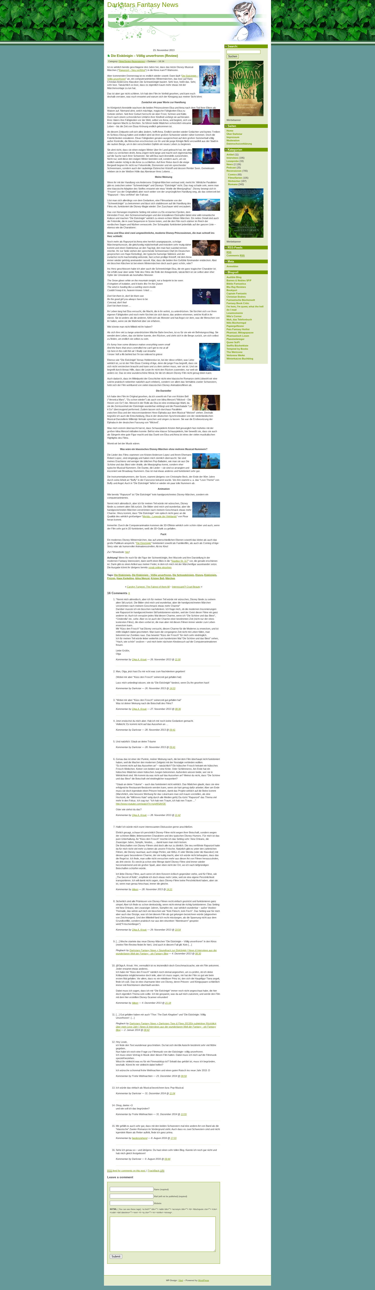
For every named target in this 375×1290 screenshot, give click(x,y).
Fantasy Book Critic (238, 303)
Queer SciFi (233, 342)
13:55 (184, 1114)
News (230, 164)
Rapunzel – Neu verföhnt (132, 70)
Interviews (232, 158)
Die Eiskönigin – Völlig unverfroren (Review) (144, 56)
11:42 (178, 815)
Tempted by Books (237, 349)
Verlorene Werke (236, 355)
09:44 (167, 1159)
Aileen (135, 889)
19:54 (178, 929)
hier (127, 552)
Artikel (230, 154)
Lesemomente (235, 313)
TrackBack (156, 1170)
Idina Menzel (142, 578)
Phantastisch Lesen (238, 335)
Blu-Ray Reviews (236, 287)
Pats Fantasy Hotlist (238, 329)
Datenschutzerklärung (239, 143)
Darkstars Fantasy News (142, 4)
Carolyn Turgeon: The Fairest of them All (148, 586)
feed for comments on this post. (126, 1170)
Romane (233, 184)
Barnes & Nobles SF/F (239, 280)
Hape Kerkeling (125, 578)
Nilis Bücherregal (236, 322)
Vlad (180, 1280)
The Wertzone (234, 352)
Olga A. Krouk (139, 659)
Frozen (111, 578)
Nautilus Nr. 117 (179, 561)
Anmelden (232, 266)
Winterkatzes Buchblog (240, 358)
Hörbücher (234, 181)
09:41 (172, 729)
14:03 (172, 688)
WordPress (203, 1280)
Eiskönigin (210, 575)
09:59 (184, 1076)
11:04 (172, 1093)
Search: (233, 46)
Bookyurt (232, 290)
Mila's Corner (234, 316)
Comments (236, 255)
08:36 (178, 709)
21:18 (168, 1003)
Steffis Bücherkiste (237, 345)
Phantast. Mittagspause (240, 332)
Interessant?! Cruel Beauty (186, 586)
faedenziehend (139, 1138)
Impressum (233, 137)
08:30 (198, 953)
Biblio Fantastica (236, 283)
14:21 (169, 889)
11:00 (178, 659)
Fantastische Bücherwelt (241, 300)
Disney (199, 575)
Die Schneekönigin (183, 575)
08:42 (147, 1030)
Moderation (233, 140)
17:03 (173, 1138)
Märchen (170, 578)
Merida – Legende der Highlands (160, 516)
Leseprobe (233, 161)
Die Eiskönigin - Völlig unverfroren (151, 575)
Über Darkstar (234, 134)
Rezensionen (234, 171)
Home (230, 130)
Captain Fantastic (237, 293)
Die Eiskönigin (143, 543)
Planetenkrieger (235, 339)
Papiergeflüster (235, 326)
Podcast (231, 167)
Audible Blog (234, 277)
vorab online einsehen (159, 567)
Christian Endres (236, 296)
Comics (232, 174)
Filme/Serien (235, 177)
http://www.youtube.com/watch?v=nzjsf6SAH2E (141, 803)
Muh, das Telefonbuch (239, 319)
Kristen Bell (157, 578)
